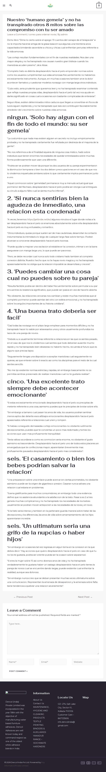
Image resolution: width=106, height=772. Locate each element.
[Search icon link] (11, 5)
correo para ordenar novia (42, 34)
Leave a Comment (17, 34)
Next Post (85, 596)
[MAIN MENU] (4, 5)
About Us (37, 700)
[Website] (85, 662)
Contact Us (38, 703)
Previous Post (23, 596)
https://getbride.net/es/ (39, 219)
